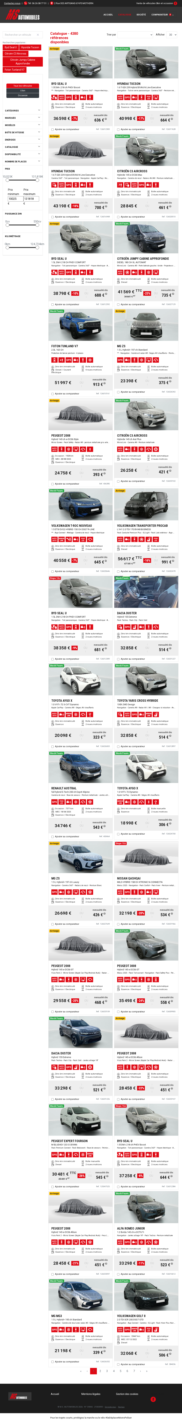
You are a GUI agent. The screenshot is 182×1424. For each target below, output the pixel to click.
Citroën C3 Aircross (15, 53)
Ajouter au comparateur (67, 129)
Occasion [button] (23, 95)
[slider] (7, 180)
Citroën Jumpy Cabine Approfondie (22, 61)
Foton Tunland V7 (14, 69)
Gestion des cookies (127, 1394)
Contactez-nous (12, 3)
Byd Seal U (11, 47)
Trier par (111, 34)
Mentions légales (90, 1394)
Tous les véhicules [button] (23, 86)
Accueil (108, 14)
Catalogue (124, 14)
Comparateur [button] (161, 14)
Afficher (160, 34)
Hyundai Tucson (30, 47)
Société (141, 14)
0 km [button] (22, 90)
